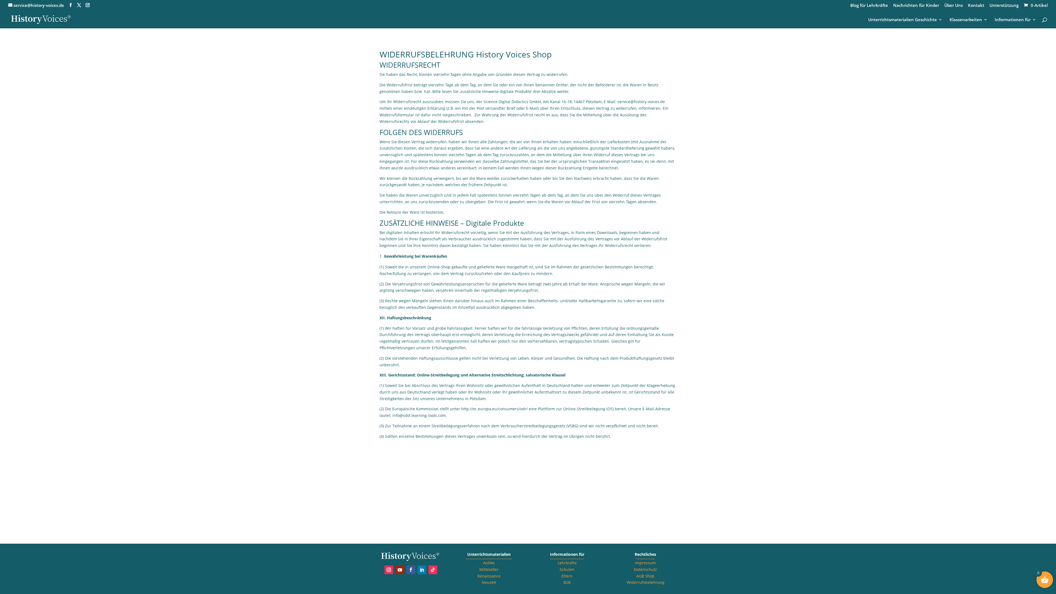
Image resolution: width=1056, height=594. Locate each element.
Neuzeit (489, 582)
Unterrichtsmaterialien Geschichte (902, 20)
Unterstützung (1004, 5)
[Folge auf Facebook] (410, 569)
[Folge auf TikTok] (432, 569)
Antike (489, 562)
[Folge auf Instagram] (388, 569)
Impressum (645, 562)
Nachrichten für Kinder (916, 5)
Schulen (567, 569)
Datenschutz (645, 569)
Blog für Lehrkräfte (869, 5)
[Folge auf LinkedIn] (421, 569)
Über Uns (953, 5)
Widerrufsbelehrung (645, 582)
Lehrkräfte (567, 562)
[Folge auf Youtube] (399, 569)
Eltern (567, 576)
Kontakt (976, 5)
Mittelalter (489, 569)
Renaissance (489, 576)
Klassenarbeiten (966, 20)
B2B (567, 582)
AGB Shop (645, 576)
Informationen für (1013, 20)
